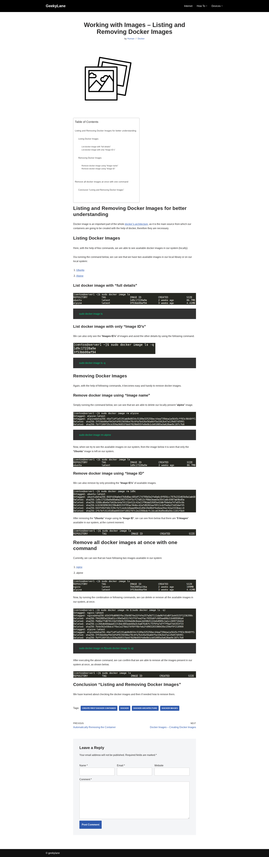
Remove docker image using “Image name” (100, 166)
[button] (206, 6)
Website (158, 765)
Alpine (79, 276)
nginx (79, 567)
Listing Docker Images (88, 139)
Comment (85, 779)
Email (121, 765)
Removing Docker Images (90, 158)
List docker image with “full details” (96, 147)
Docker (141, 38)
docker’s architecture (136, 224)
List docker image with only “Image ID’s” (98, 150)
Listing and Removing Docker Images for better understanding (105, 130)
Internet (188, 6)
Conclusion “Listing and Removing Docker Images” (101, 190)
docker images (170, 708)
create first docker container (99, 708)
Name (83, 765)
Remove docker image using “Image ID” (98, 169)
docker (124, 708)
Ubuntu (80, 270)
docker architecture (145, 708)
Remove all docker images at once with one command (101, 181)
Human (130, 38)
